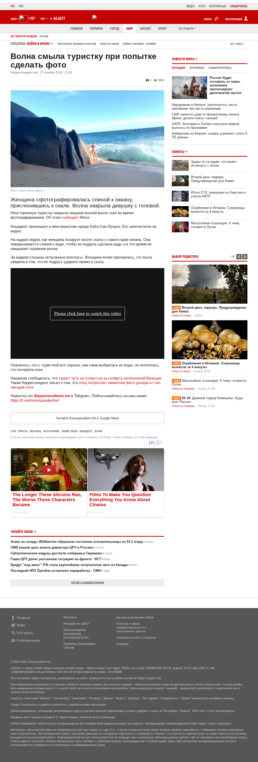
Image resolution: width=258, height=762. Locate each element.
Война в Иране (91, 43)
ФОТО (202, 6)
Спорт (162, 28)
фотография (51, 431)
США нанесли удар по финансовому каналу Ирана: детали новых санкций (205, 116)
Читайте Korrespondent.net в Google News (87, 418)
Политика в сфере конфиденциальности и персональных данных (131, 627)
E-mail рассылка (28, 640)
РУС (13, 6)
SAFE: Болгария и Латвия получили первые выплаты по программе (205, 126)
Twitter (21, 625)
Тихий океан (69, 431)
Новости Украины (183, 388)
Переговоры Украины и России (76, 44)
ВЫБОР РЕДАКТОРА (185, 256)
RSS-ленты (25, 633)
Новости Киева (181, 315)
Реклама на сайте (76, 623)
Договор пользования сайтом (135, 617)
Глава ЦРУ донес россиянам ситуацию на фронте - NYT (60, 559)
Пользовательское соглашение (136, 637)
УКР (21, 6)
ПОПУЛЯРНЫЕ (217, 6)
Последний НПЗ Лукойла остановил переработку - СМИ (60, 571)
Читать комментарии (87, 582)
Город (114, 28)
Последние (178, 68)
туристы (22, 431)
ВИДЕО (190, 6)
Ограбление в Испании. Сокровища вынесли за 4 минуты (218, 209)
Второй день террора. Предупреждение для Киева (212, 179)
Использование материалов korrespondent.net (75, 633)
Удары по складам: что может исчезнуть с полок (214, 163)
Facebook (23, 618)
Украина (96, 28)
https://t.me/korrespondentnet (35, 400)
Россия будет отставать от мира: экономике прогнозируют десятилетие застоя (225, 85)
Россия (44, 36)
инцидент (86, 431)
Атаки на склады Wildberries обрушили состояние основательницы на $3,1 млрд (82, 542)
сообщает (70, 217)
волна (98, 431)
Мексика (35, 431)
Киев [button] (14, 19)
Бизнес (145, 28)
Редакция (122, 643)
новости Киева (109, 44)
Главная (76, 28)
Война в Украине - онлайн (139, 44)
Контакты (70, 617)
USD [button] (43, 18)
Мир (129, 28)
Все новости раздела (24, 36)
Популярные (197, 68)
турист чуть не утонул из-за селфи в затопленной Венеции (110, 378)
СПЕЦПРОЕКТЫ (238, 6)
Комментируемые (220, 68)
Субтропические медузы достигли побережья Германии (62, 553)
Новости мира (183, 58)
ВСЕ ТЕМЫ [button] (236, 44)
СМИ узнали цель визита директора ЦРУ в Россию (57, 547)
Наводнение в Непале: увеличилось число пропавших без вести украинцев (204, 106)
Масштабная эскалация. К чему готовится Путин (215, 225)
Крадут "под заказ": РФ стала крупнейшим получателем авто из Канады (74, 565)
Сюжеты (178, 151)
